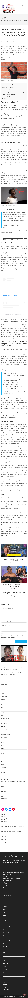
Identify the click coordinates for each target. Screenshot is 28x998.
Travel (2, 761)
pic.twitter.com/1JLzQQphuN (9, 388)
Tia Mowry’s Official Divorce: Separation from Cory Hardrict (14, 585)
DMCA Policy (4, 795)
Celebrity (5, 42)
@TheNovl (14, 386)
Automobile (4, 696)
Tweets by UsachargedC (6, 803)
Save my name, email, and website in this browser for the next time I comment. (13, 636)
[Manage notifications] (24, 995)
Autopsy (3, 699)
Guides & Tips (4, 729)
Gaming (3, 726)
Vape (2, 770)
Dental (2, 715)
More (2, 745)
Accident (3, 691)
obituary (3, 751)
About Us (3, 791)
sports (2, 753)
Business (3, 704)
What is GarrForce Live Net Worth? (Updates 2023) (14, 560)
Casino (2, 707)
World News (4, 772)
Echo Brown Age (6, 96)
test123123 (9, 785)
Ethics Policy (4, 796)
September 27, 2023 (8, 393)
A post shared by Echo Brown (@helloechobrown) (14, 314)
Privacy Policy (4, 798)
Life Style (3, 742)
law (2, 740)
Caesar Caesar (7, 40)
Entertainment (4, 723)
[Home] (1, 20)
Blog (2, 702)
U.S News (3, 764)
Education (3, 721)
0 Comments (15, 42)
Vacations (3, 767)
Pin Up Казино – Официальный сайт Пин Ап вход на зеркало (14, 593)
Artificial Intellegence (6, 693)
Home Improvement (6, 734)
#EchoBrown (20, 386)
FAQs (4, 98)
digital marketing (5, 718)
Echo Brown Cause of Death (8, 89)
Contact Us (3, 793)
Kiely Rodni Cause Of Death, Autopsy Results (14, 236)
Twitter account (21, 490)
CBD (2, 710)
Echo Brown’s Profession (8, 91)
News (2, 748)
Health (2, 732)
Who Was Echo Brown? (7, 87)
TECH (2, 756)
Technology (4, 759)
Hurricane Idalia (4, 737)
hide (16, 84)
